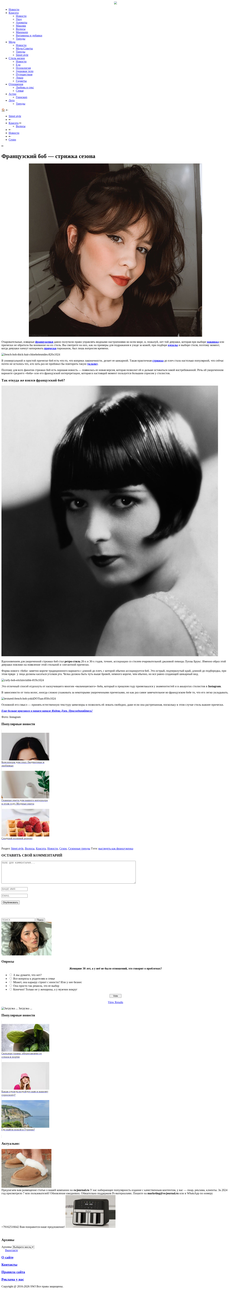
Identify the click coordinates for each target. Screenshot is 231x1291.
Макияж (21, 25)
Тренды (20, 38)
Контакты (9, 1264)
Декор (19, 77)
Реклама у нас (12, 1279)
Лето (12, 100)
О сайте (7, 1257)
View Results (115, 1002)
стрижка (158, 360)
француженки (44, 341)
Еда (18, 64)
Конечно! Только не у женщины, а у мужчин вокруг (45, 989)
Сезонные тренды (79, 848)
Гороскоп (21, 97)
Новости (14, 9)
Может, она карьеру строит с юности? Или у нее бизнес (47, 982)
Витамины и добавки (29, 35)
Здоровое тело (24, 71)
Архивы (6, 1246)
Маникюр (22, 32)
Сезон (63, 848)
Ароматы (21, 22)
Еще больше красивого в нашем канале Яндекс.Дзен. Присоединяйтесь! (47, 710)
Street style (22, 54)
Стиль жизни (17, 58)
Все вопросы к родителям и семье (34, 978)
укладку (92, 363)
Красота (14, 12)
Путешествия (24, 74)
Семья (19, 90)
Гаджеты (21, 80)
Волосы (20, 28)
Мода (12, 41)
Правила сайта (13, 1272)
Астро (12, 93)
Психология (23, 67)
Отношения (16, 84)
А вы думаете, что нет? (27, 975)
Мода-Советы (24, 48)
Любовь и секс (25, 87)
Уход (19, 19)
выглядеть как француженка (115, 848)
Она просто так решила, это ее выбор (36, 985)
